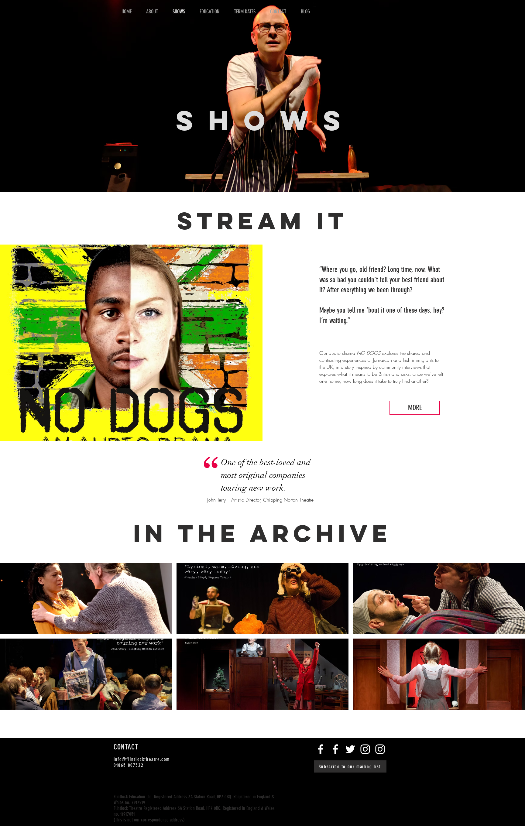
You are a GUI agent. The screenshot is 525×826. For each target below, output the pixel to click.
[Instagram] (365, 749)
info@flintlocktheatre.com (142, 759)
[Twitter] (350, 749)
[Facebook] (320, 749)
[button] (86, 598)
